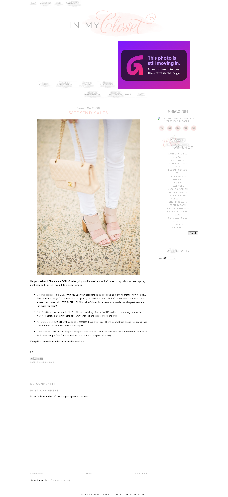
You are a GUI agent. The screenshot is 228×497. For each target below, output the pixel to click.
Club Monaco (178, 176)
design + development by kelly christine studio (114, 494)
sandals (92, 331)
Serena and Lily (177, 218)
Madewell (178, 186)
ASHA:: (40, 312)
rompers (78, 331)
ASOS (177, 167)
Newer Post (36, 473)
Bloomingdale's (177, 170)
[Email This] (32, 358)
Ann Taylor (177, 160)
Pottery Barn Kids (178, 208)
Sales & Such (46, 362)
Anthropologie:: (45, 322)
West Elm (178, 228)
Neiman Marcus (178, 192)
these (126, 298)
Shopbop (178, 221)
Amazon (177, 157)
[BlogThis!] (35, 358)
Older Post (141, 473)
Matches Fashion (178, 189)
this (78, 298)
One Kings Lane (178, 202)
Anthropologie (178, 163)
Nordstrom (178, 199)
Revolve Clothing (177, 212)
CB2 (178, 173)
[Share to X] (38, 358)
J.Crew (178, 183)
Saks (177, 215)
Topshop (178, 224)
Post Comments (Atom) (57, 480)
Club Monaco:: (44, 331)
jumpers (69, 331)
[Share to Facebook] (41, 358)
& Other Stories (177, 154)
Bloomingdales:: (45, 294)
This (81, 302)
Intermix (178, 179)
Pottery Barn (178, 205)
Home (89, 473)
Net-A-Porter (178, 196)
